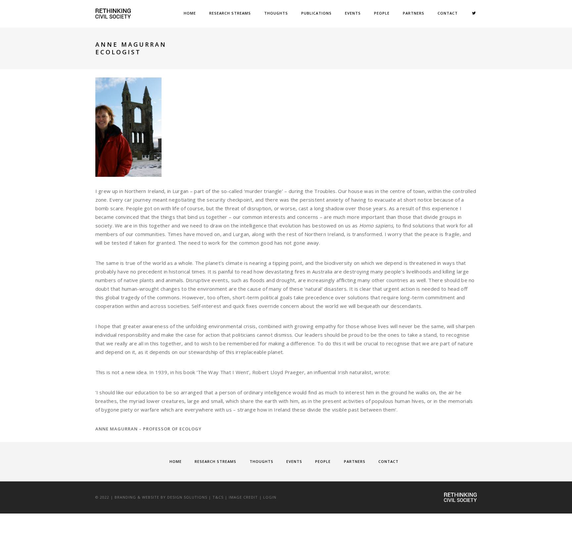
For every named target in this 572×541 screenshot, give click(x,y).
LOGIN (269, 497)
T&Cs (218, 497)
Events (353, 13)
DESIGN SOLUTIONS (187, 497)
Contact (448, 13)
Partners (413, 13)
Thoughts (276, 13)
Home (190, 13)
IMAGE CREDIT (243, 497)
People (382, 13)
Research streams (230, 13)
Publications (316, 13)
